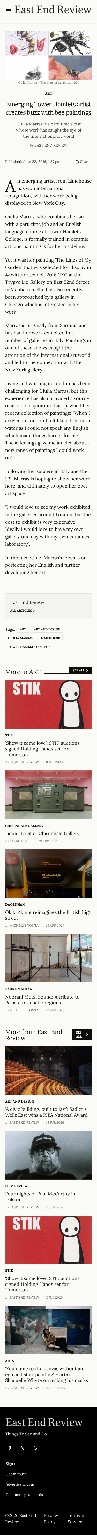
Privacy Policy (51, 1518)
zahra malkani (19, 989)
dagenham (15, 904)
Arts (9, 1361)
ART (48, 93)
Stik (9, 735)
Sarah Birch (20, 841)
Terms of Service (76, 1518)
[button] (24, 1464)
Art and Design (47, 629)
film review (16, 1186)
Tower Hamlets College (29, 647)
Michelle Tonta (24, 925)
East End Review (51, 145)
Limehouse (50, 638)
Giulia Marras (20, 638)
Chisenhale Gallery (24, 825)
